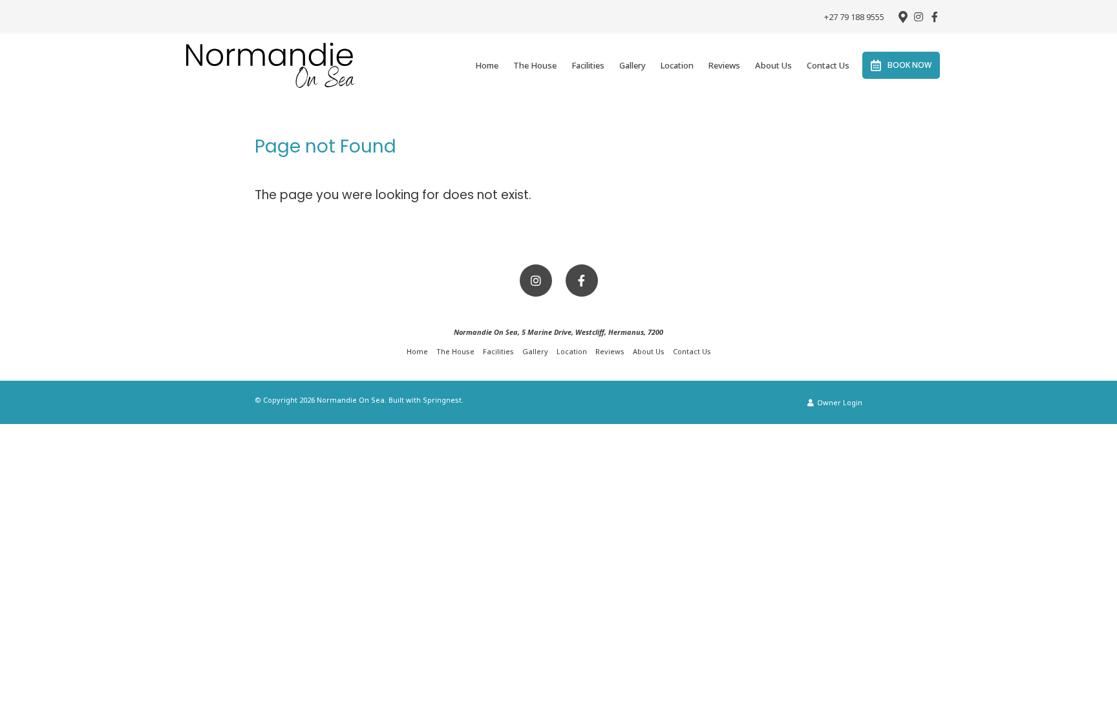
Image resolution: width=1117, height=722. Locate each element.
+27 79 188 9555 (854, 17)
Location (677, 65)
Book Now (909, 64)
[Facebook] (935, 17)
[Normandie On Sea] (270, 64)
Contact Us (828, 65)
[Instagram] (918, 17)
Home (486, 65)
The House (535, 65)
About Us (773, 65)
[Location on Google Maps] (902, 16)
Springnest (442, 400)
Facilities (587, 65)
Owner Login (838, 402)
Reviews (724, 65)
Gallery (632, 65)
